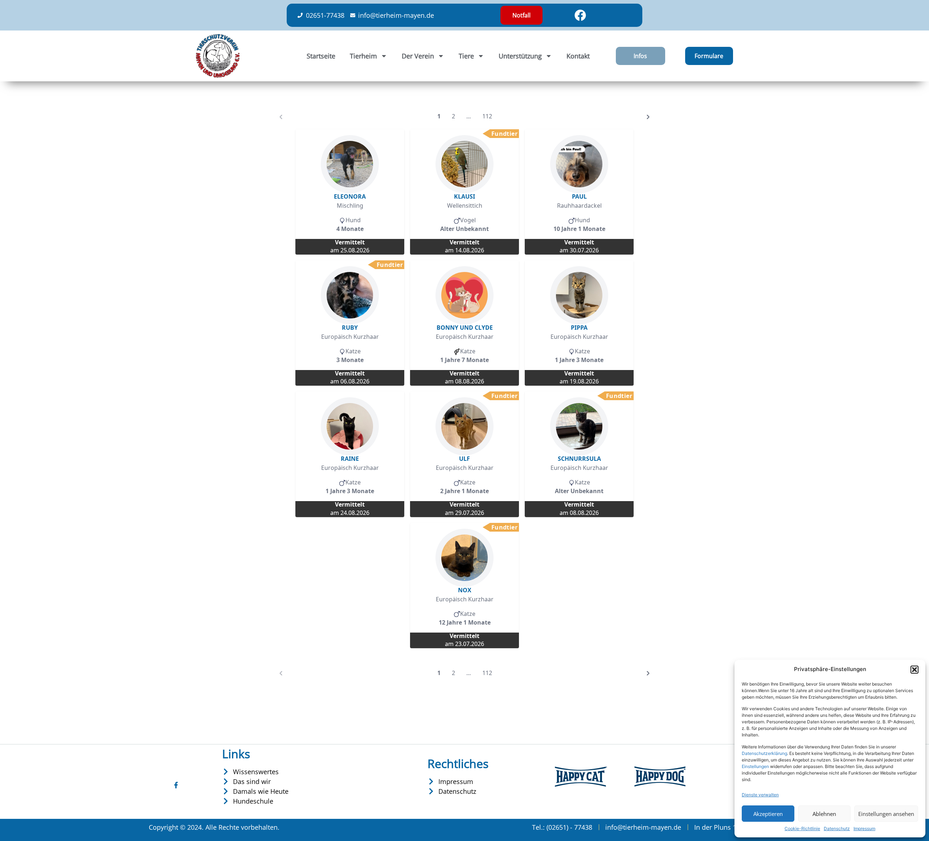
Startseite (321, 56)
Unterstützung (520, 56)
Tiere (466, 56)
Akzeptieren (768, 813)
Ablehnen (824, 813)
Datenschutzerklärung (764, 753)
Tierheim (363, 56)
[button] (914, 669)
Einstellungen (755, 766)
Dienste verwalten (760, 794)
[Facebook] (580, 15)
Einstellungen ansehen (886, 813)
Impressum (864, 828)
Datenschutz (837, 828)
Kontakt (578, 56)
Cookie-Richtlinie (802, 828)
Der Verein (418, 56)
